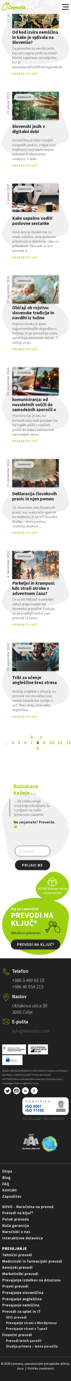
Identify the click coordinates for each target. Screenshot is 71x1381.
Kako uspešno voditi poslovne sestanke (32, 220)
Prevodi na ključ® (17, 1212)
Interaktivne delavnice (22, 1238)
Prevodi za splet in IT (21, 1311)
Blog (6, 1177)
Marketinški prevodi (20, 1273)
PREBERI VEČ (35, 14)
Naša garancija (15, 1225)
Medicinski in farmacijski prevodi (32, 1261)
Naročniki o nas (16, 1231)
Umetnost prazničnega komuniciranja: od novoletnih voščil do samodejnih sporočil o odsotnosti (35, 404)
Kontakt (9, 1190)
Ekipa (7, 1171)
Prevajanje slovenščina (23, 1292)
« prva (33, 737)
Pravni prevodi (15, 1286)
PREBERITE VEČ (25, 74)
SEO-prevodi (16, 1317)
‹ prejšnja (42, 737)
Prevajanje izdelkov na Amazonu (31, 1280)
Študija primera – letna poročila (32, 1346)
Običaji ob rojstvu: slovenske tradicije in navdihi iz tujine (33, 313)
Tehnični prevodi (17, 1254)
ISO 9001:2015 (31, 1118)
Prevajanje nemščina (20, 1305)
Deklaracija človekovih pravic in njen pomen (34, 496)
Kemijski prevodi (17, 1267)
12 (68, 742)
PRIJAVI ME (32, 865)
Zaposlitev (11, 1196)
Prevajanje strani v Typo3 (26, 1328)
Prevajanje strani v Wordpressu (31, 1323)
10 (51, 742)
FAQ (5, 1183)
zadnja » (37, 748)
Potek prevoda (15, 1219)
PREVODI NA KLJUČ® (35, 944)
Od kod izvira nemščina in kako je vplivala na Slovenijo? (35, 37)
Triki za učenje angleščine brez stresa (34, 680)
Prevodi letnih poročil (23, 1341)
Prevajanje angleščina (22, 1299)
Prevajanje (14, 1248)
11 (60, 742)
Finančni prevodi (17, 1334)
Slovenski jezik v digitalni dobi (28, 129)
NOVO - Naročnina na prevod (28, 1206)
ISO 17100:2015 (54, 1118)
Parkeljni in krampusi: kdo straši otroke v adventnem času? (33, 588)
